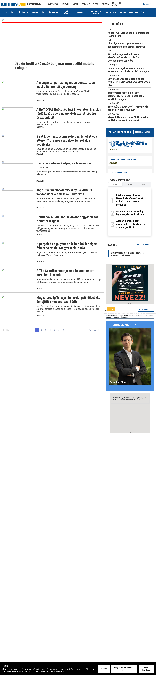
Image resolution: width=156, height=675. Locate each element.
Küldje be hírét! (116, 4)
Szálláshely (22, 13)
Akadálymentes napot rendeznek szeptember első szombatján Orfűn (131, 224)
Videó (95, 4)
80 (63, 330)
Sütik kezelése (146, 669)
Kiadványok (53, 4)
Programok (111, 13)
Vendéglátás (38, 13)
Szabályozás (81, 13)
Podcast (86, 4)
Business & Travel (96, 12)
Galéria (105, 4)
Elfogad (104, 669)
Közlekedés (53, 13)
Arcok (75, 4)
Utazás (9, 13)
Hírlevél (65, 4)
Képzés (123, 13)
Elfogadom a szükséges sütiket (124, 669)
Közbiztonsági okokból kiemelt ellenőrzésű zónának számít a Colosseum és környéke (131, 200)
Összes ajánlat (143, 245)
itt (141, 400)
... (58, 330)
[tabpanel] (129, 212)
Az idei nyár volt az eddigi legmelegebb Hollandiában (130, 213)
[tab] (115, 184)
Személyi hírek (66, 12)
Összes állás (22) (142, 132)
